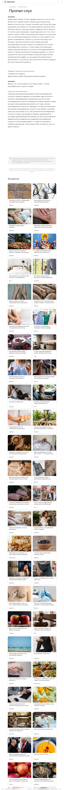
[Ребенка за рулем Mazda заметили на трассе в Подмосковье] (44, 396)
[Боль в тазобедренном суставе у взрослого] (44, 572)
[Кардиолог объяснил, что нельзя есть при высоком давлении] (19, 447)
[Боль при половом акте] (19, 396)
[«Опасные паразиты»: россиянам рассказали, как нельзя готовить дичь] (19, 497)
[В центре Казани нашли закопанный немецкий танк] (44, 472)
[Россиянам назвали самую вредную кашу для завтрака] (19, 346)
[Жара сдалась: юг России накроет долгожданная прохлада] (44, 371)
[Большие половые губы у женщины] (19, 220)
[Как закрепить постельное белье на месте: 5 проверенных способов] (19, 270)
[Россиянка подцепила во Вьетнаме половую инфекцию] (44, 270)
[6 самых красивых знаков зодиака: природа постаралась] (19, 724)
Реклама (13, 788)
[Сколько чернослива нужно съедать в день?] (44, 547)
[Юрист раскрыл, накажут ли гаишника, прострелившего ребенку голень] (44, 623)
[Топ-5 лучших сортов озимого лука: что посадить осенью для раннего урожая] (19, 774)
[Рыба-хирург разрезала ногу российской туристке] (19, 648)
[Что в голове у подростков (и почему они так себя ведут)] (44, 497)
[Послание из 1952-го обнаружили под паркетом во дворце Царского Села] (19, 195)
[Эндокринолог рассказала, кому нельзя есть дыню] (44, 698)
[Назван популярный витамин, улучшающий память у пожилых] (44, 421)
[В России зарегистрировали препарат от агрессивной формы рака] (44, 598)
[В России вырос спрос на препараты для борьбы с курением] (19, 371)
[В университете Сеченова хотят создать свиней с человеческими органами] (44, 296)
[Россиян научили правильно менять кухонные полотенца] (44, 346)
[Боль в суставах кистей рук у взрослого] (19, 673)
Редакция (29, 788)
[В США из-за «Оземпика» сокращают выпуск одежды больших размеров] (44, 321)
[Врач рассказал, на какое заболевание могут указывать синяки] (19, 296)
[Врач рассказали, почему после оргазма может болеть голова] (19, 472)
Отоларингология (22, 6)
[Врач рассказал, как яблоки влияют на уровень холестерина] (19, 245)
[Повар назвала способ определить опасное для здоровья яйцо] (19, 421)
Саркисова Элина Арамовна (24, 71)
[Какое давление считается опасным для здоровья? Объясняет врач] (44, 195)
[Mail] (5, 2)
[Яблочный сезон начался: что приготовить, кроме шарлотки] (19, 547)
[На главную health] (10, 2)
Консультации (12, 6)
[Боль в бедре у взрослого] (44, 648)
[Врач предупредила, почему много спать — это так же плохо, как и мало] (44, 447)
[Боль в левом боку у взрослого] (44, 724)
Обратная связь (54, 788)
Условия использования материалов (41, 788)
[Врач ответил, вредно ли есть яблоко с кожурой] (19, 623)
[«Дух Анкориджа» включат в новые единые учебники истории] (19, 749)
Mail (2, 788)
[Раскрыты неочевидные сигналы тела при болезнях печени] (19, 321)
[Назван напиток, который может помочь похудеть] (44, 522)
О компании (7, 788)
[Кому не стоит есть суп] (44, 749)
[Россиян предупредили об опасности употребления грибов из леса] (44, 774)
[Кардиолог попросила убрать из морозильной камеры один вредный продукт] (19, 572)
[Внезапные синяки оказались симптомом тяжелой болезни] (44, 220)
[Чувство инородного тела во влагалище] (19, 522)
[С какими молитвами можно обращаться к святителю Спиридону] (44, 245)
